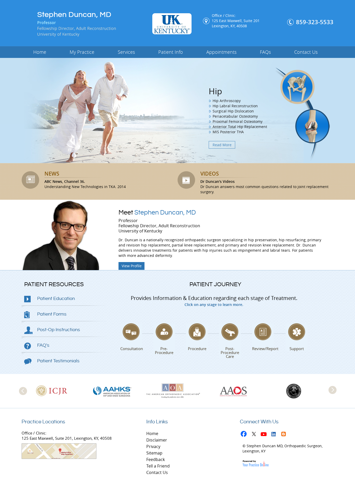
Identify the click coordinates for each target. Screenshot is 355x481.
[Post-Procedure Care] (230, 331)
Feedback (155, 459)
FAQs (265, 52)
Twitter (255, 434)
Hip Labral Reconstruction (235, 105)
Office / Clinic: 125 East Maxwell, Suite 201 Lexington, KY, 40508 (236, 20)
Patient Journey (215, 284)
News (51, 173)
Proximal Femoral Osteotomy (237, 121)
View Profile (132, 265)
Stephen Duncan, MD (157, 212)
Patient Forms (52, 314)
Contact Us (306, 52)
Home (39, 52)
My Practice (82, 52)
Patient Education (56, 298)
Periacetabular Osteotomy (235, 116)
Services (126, 52)
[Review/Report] (263, 331)
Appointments (221, 52)
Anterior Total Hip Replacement (240, 126)
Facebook (245, 434)
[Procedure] (197, 331)
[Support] (296, 331)
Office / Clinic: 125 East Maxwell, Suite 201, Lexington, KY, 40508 (67, 435)
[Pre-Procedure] (164, 331)
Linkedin (274, 434)
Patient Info (170, 52)
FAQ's (43, 345)
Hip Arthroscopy (227, 100)
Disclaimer (156, 440)
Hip (215, 91)
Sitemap (154, 453)
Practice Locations (43, 422)
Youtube (265, 434)
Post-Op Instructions (58, 329)
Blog (284, 434)
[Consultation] (131, 331)
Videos (209, 173)
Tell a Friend (158, 466)
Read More (222, 144)
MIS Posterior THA (228, 131)
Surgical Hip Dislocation (233, 111)
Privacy (153, 446)
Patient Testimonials (58, 360)
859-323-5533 (314, 22)
